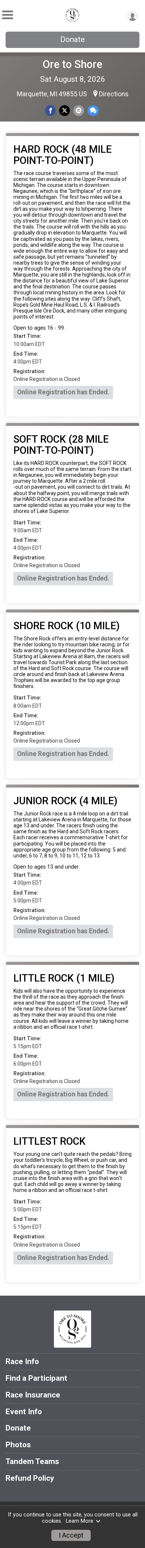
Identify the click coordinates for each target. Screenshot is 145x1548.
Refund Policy (30, 1478)
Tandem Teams (32, 1461)
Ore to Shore (72, 64)
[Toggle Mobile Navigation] (7, 15)
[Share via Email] (78, 110)
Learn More (79, 1521)
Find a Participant (36, 1378)
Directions (114, 94)
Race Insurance (33, 1394)
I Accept (71, 1535)
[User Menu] (133, 16)
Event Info (24, 1411)
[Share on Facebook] (50, 110)
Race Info (22, 1361)
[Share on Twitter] (64, 110)
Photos (18, 1444)
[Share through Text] (93, 110)
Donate (72, 39)
